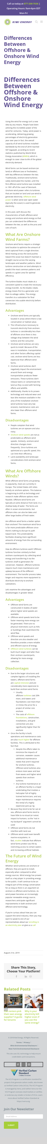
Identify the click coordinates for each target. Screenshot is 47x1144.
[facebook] (18, 1064)
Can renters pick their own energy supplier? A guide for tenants (13, 1015)
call (34, 925)
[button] (6, 1009)
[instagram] (29, 1064)
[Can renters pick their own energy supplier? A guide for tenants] (13, 995)
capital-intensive (21, 683)
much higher (23, 739)
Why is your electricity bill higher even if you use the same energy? (32, 1017)
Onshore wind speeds (20, 435)
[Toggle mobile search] (36, 21)
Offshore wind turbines (21, 649)
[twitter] (23, 1064)
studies (18, 840)
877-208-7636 (31, 3)
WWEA (26, 156)
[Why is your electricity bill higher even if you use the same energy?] (34, 995)
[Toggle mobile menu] (41, 21)
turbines (27, 695)
